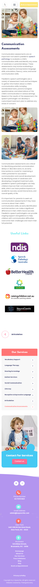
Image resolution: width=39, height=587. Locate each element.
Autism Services (11, 377)
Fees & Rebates (19, 559)
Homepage (19, 551)
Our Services (20, 556)
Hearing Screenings (12, 371)
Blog (19, 561)
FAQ (19, 564)
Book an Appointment (29, 4)
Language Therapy (12, 365)
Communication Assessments (16, 406)
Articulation (16, 334)
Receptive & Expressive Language (18, 394)
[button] (14, 4)
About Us (19, 554)
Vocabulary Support (12, 359)
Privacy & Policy (20, 575)
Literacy (8, 389)
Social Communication (13, 383)
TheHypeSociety (27, 583)
